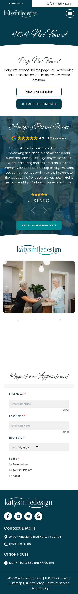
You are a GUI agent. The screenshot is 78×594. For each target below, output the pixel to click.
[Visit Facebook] (8, 516)
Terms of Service (57, 583)
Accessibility (39, 588)
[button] (70, 13)
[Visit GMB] (38, 516)
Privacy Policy (34, 583)
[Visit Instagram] (18, 516)
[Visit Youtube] (28, 516)
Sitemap (16, 583)
